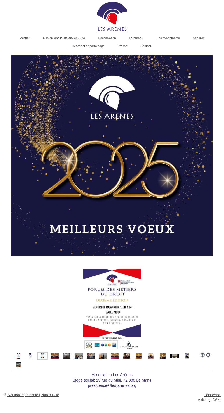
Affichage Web (209, 400)
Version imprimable (23, 395)
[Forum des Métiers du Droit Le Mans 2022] (174, 356)
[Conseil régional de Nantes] (18, 364)
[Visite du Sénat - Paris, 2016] (115, 356)
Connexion (212, 395)
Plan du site (50, 395)
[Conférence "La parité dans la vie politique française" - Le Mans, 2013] (103, 356)
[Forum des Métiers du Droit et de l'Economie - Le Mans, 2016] (79, 356)
